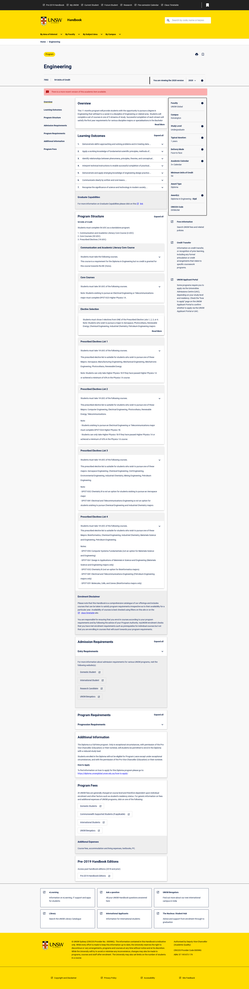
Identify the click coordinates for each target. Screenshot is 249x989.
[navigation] (90, 672)
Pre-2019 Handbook (55, 5)
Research (128, 5)
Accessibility (149, 978)
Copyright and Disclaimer (65, 978)
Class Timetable (171, 5)
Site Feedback (188, 978)
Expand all (159, 135)
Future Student (111, 5)
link (141, 204)
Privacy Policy (110, 978)
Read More (160, 124)
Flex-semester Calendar (148, 5)
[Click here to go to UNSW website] (51, 22)
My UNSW (74, 5)
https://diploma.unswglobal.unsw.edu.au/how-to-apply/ (103, 773)
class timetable (88, 613)
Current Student (91, 5)
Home (43, 42)
